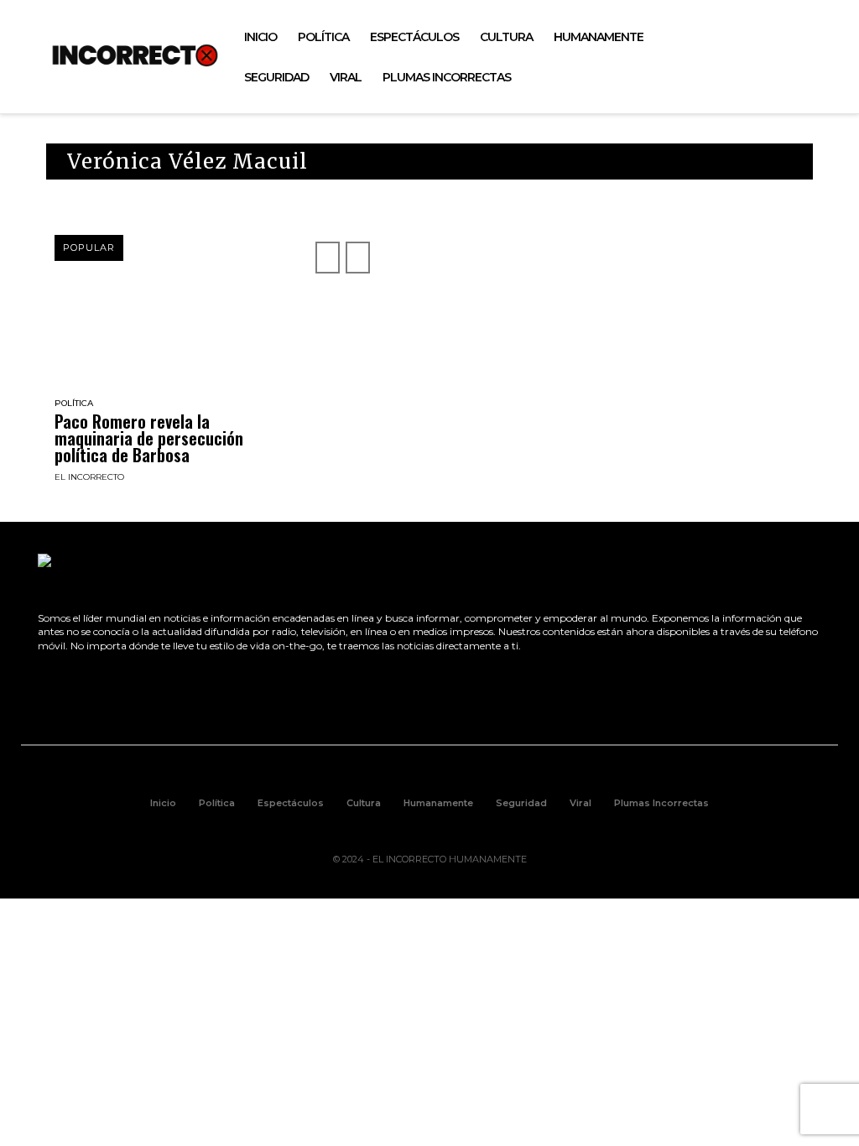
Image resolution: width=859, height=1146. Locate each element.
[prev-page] (327, 257)
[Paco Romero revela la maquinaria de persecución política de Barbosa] (168, 331)
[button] (818, 57)
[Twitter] (745, 57)
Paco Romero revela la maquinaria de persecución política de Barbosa (149, 438)
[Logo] (135, 54)
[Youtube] (783, 57)
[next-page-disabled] (358, 257)
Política (74, 403)
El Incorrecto (89, 476)
